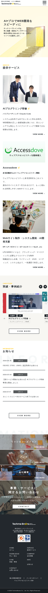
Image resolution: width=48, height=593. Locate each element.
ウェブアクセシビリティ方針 (24, 580)
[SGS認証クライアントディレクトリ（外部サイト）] (24, 538)
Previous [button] (40, 286)
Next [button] (44, 286)
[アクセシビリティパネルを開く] (44, 296)
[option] (25, 308)
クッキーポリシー (32, 578)
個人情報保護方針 (15, 578)
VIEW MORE (24, 331)
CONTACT (24, 506)
